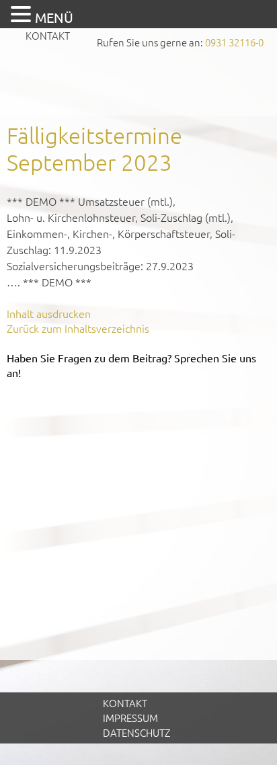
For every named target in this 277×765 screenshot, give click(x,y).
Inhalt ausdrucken (49, 313)
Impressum (130, 718)
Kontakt (48, 35)
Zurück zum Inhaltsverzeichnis (78, 328)
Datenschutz (136, 732)
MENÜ (54, 17)
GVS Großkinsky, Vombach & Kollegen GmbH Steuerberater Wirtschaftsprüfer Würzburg (138, 84)
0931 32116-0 (234, 42)
